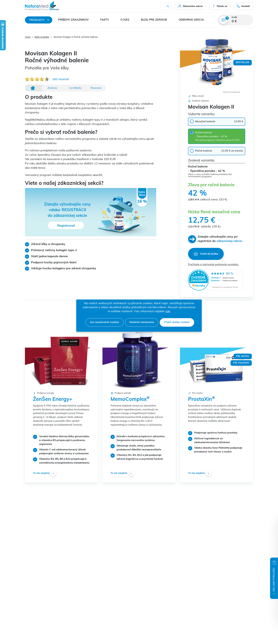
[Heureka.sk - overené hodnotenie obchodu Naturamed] (215, 280)
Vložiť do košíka (208, 254)
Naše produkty (41, 37)
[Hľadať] (168, 6)
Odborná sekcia (191, 19)
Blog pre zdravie (154, 19)
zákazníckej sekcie (229, 241)
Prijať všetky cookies (177, 322)
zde (167, 311)
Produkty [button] (37, 20)
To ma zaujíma (41, 473)
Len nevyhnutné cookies (104, 322)
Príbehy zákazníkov (73, 19)
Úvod (27, 37)
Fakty (104, 19)
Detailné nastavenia (142, 322)
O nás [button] (124, 19)
